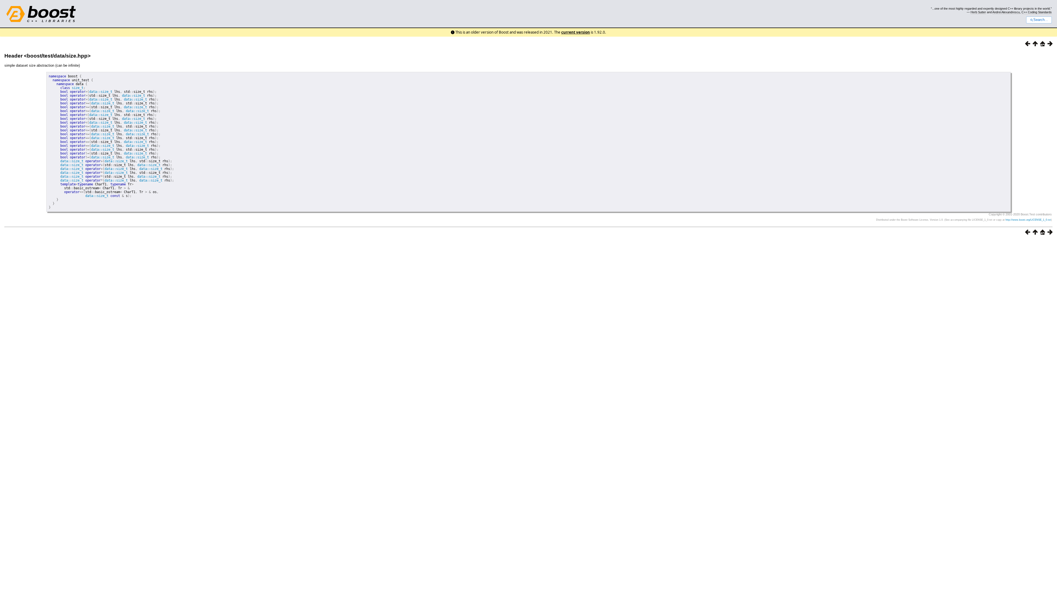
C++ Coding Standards (1036, 12)
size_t (77, 88)
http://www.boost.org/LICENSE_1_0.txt (1028, 219)
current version (575, 32)
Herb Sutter (978, 12)
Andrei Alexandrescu (1006, 12)
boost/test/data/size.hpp (57, 56)
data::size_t (100, 92)
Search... (1040, 20)
